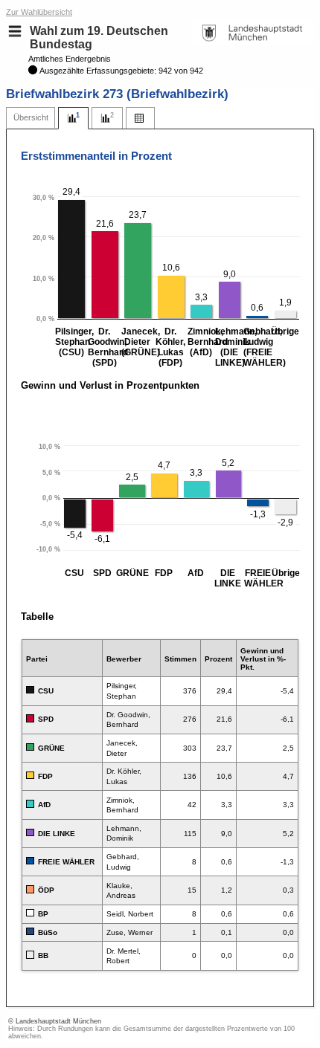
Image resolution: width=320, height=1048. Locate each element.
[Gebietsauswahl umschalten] (15, 31)
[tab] (30, 118)
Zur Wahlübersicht (39, 11)
